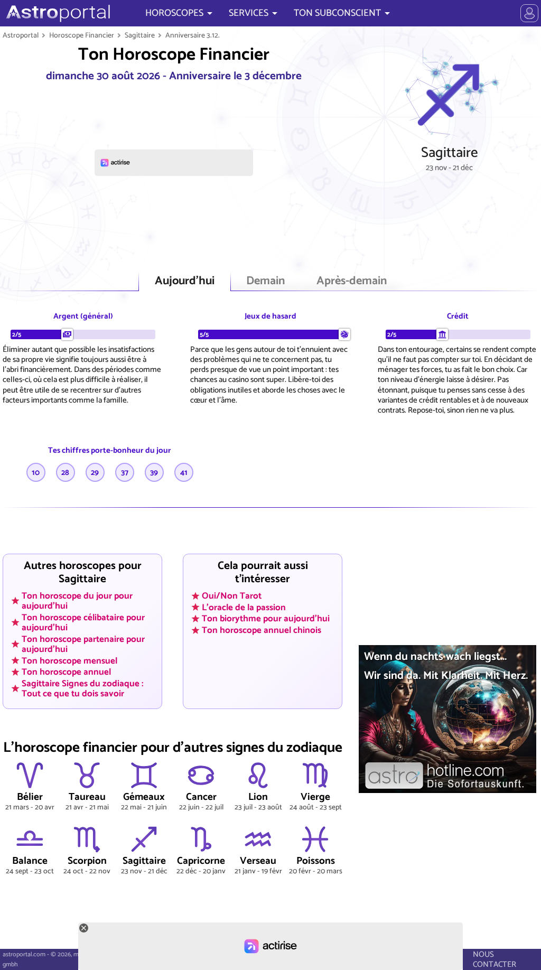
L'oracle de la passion (244, 607)
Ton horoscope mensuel (69, 660)
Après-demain (351, 281)
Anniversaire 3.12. (192, 35)
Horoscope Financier (81, 35)
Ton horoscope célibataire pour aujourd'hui (83, 622)
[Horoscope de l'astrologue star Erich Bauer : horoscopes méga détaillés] (57, 13)
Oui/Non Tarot (232, 596)
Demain (265, 281)
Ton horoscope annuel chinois (261, 630)
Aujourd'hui (184, 281)
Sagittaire (140, 35)
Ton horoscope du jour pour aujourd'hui (77, 601)
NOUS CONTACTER (494, 959)
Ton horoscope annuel (66, 672)
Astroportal (21, 35)
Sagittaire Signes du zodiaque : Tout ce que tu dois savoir (83, 688)
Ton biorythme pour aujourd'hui (266, 618)
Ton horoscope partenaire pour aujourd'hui (83, 644)
